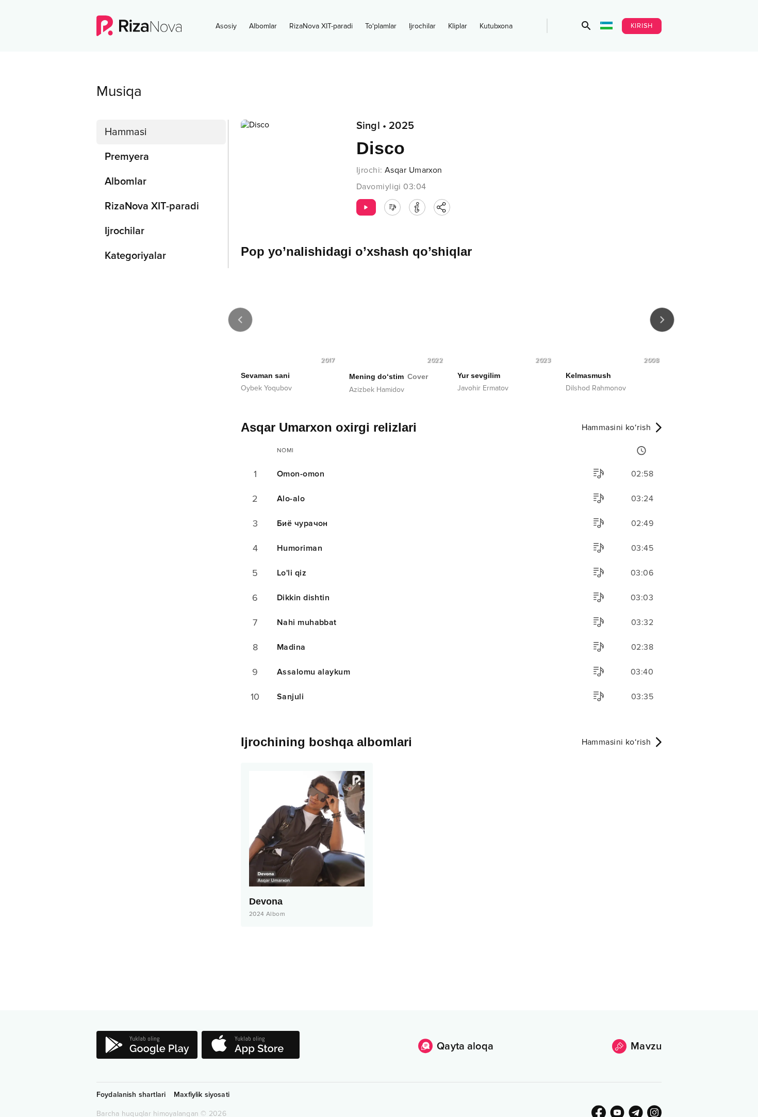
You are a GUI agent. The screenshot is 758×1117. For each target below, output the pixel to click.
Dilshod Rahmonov (596, 388)
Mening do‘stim (388, 376)
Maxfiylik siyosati (201, 1094)
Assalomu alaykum (313, 672)
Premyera (127, 157)
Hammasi (126, 132)
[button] (586, 25)
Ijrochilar (422, 26)
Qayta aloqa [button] (465, 1046)
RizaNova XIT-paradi (321, 26)
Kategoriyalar (135, 256)
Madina (291, 647)
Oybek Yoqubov (266, 388)
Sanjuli (290, 697)
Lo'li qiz (291, 573)
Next (662, 319)
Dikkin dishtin (303, 598)
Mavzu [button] (646, 1046)
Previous (240, 319)
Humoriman (299, 548)
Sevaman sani (265, 375)
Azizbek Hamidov (376, 389)
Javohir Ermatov (482, 388)
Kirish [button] (642, 26)
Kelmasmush (588, 375)
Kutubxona (496, 26)
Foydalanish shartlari (131, 1094)
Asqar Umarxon (413, 170)
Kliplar (457, 26)
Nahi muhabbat (307, 622)
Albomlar (263, 26)
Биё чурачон (302, 523)
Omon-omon (300, 474)
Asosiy (226, 26)
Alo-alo (291, 499)
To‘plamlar (381, 26)
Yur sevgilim (478, 375)
